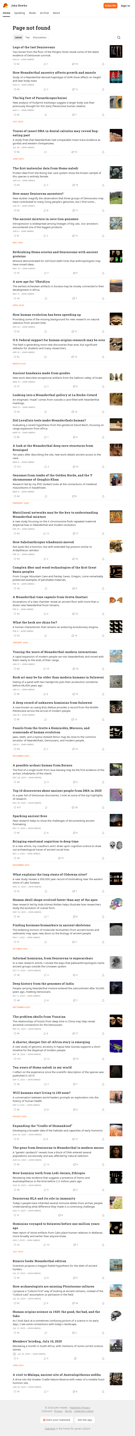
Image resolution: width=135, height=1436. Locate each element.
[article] (67, 55)
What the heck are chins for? (35, 622)
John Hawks (27, 59)
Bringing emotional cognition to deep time (46, 841)
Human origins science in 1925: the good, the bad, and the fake (56, 1314)
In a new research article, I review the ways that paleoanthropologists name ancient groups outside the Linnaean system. (58, 964)
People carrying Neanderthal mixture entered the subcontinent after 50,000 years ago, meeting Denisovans (58, 989)
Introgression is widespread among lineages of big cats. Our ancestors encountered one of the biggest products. (55, 225)
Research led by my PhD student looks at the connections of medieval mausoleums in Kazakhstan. (55, 485)
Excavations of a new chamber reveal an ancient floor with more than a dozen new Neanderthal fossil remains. (56, 603)
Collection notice (84, 1411)
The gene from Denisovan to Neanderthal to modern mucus (58, 1148)
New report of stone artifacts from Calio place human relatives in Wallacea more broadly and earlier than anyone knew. (57, 1234)
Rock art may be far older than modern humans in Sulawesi (58, 677)
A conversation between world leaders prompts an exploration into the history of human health (55, 1099)
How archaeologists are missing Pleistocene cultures (53, 1286)
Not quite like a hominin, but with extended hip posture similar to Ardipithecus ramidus (52, 548)
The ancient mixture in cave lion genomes (45, 219)
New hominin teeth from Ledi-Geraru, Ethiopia (49, 1173)
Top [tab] (27, 37)
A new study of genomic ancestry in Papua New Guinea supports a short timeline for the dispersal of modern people (56, 1048)
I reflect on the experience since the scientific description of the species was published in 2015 (58, 1073)
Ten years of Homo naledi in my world (42, 1067)
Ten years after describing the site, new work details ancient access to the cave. (57, 456)
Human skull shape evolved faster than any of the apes (55, 900)
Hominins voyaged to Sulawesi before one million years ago (56, 1226)
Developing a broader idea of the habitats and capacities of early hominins (58, 1130)
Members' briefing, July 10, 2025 (37, 1341)
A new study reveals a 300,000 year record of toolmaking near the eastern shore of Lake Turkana (58, 880)
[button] (6, 13)
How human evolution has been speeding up (47, 315)
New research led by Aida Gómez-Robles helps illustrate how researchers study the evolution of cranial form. (57, 906)
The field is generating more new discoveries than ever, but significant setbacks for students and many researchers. (55, 346)
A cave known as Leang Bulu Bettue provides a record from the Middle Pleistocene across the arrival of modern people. (55, 708)
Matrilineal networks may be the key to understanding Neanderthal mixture (55, 514)
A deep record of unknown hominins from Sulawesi (52, 703)
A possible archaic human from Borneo (42, 765)
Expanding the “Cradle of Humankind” (42, 1126)
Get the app (85, 1419)
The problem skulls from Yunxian (39, 1017)
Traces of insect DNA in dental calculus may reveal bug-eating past (56, 133)
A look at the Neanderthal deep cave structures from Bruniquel (53, 448)
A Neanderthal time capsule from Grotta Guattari (50, 597)
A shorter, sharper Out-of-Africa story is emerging (51, 1042)
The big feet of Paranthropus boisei (40, 98)
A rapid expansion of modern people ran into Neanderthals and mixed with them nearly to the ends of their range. (58, 658)
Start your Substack (58, 1419)
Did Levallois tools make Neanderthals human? (49, 420)
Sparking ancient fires (30, 816)
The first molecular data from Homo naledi (45, 168)
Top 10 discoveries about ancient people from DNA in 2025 (57, 791)
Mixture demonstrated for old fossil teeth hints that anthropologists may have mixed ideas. (57, 262)
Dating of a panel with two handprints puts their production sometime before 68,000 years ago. (55, 683)
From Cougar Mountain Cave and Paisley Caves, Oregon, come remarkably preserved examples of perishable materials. (58, 577)
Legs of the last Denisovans (34, 47)
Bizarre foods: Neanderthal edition (39, 1261)
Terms (68, 1411)
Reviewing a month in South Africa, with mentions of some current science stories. (58, 1347)
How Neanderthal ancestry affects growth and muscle (54, 72)
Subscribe (110, 5)
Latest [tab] (18, 37)
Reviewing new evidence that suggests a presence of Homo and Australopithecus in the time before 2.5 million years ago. (51, 1179)
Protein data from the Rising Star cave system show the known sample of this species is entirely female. (57, 174)
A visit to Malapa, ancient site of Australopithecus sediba (57, 1375)
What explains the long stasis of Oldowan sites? (50, 874)
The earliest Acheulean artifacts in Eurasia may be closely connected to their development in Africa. (58, 287)
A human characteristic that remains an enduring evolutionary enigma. (55, 627)
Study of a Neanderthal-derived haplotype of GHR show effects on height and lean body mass (57, 78)
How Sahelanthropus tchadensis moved (43, 542)
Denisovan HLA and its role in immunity (44, 1198)
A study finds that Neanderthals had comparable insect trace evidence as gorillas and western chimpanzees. (56, 141)
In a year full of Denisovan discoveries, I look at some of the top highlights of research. (58, 796)
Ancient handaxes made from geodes (41, 373)
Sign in (125, 5)
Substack (50, 1428)
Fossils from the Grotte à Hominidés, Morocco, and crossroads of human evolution (51, 730)
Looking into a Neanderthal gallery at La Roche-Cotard (55, 395)
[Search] (118, 37)
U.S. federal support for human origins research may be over (59, 340)
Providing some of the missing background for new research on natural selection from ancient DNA (56, 320)
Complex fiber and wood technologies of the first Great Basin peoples (54, 569)
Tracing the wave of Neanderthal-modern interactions (55, 652)
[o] (116, 1345)
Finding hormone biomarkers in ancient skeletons (52, 925)
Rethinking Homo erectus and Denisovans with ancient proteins (55, 254)
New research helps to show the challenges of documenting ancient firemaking (53, 822)
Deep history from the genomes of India (43, 984)
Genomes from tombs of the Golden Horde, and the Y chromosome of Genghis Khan (52, 477)
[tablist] (30, 37)
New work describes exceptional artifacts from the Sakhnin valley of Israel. (58, 377)
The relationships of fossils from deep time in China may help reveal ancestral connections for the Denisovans (54, 1022)
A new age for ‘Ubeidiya (31, 282)
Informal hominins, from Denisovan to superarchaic (53, 958)
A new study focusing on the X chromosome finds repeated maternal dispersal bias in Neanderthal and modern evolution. (54, 523)
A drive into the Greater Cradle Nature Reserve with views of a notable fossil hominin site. (58, 1381)
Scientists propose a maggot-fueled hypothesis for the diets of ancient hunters (55, 1267)
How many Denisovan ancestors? (38, 194)
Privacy (58, 1411)
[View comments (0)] (46, 115)
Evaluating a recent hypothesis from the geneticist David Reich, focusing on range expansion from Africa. (58, 426)
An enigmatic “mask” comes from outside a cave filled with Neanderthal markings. (56, 401)
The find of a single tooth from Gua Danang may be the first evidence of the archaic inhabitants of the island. (58, 771)
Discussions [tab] (39, 37)
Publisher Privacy (80, 1407)
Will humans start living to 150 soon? (41, 1093)
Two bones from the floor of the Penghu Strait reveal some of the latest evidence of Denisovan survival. (56, 53)
